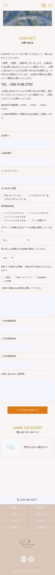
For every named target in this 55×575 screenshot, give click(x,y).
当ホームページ (23, 277)
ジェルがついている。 (40, 195)
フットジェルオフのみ (15, 220)
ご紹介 (7, 277)
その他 (7, 281)
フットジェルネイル (39, 213)
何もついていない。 (14, 195)
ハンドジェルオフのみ (15, 217)
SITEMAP (41, 527)
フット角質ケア (38, 220)
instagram (41, 277)
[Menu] (50, 5)
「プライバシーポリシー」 (16, 94)
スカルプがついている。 (16, 199)
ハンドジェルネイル (14, 213)
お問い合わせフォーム (16, 67)
